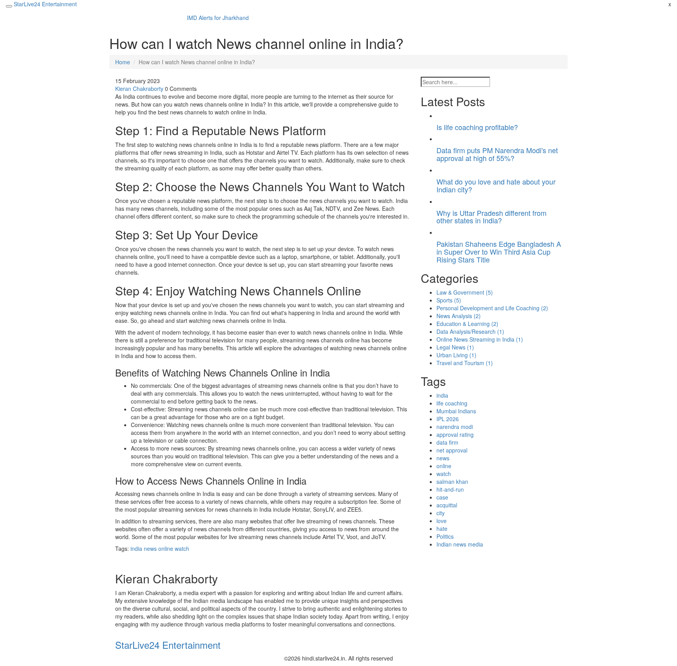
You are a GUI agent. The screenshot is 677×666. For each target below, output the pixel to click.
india (136, 548)
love (441, 521)
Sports (448, 300)
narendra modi (454, 427)
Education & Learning (467, 324)
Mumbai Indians (456, 411)
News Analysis (458, 316)
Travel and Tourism (464, 363)
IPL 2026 (447, 419)
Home (122, 62)
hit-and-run (450, 489)
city (440, 513)
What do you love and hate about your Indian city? (496, 185)
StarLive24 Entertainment (45, 4)
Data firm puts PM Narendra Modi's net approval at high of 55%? (497, 154)
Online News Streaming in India (479, 339)
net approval (451, 450)
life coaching (451, 403)
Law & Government (464, 292)
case (442, 497)
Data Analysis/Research (470, 331)
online (165, 548)
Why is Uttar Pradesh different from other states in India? (491, 217)
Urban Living (456, 355)
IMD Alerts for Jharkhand (218, 18)
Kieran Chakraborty (139, 88)
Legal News (455, 347)
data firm (447, 442)
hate (441, 528)
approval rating (455, 434)
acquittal (446, 505)
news (150, 548)
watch (182, 548)
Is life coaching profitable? (477, 127)
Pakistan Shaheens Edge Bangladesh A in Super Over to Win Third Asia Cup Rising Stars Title (498, 251)
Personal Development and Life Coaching (492, 308)
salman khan (452, 481)
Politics (445, 536)
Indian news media (459, 544)
